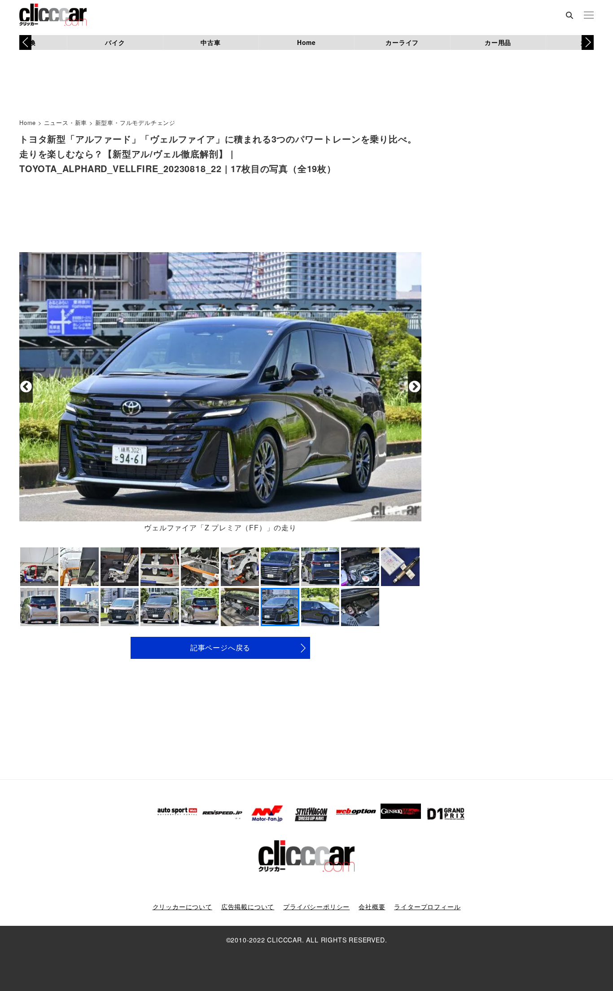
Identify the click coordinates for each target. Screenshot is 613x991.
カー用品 (498, 42)
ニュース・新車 (66, 122)
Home (306, 42)
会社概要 (372, 906)
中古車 (210, 42)
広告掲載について (247, 906)
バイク (115, 42)
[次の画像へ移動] (414, 387)
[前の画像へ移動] (26, 387)
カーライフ (402, 42)
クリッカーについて (182, 906)
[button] (588, 42)
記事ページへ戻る (220, 647)
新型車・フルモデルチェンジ (135, 122)
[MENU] (589, 15)
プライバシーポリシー (316, 906)
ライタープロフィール (427, 906)
